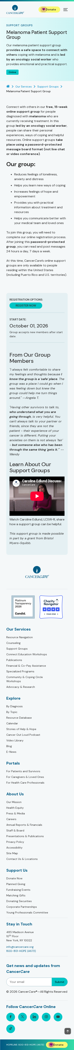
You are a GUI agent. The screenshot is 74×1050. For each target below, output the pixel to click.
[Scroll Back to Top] (68, 1031)
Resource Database (19, 717)
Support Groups (17, 648)
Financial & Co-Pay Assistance (26, 665)
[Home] (15, 9)
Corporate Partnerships (21, 907)
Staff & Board (15, 830)
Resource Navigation (19, 637)
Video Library (14, 740)
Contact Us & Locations (22, 859)
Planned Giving (15, 884)
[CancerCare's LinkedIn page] (34, 1017)
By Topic (11, 712)
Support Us (17, 870)
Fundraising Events (18, 889)
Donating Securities (19, 901)
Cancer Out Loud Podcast (23, 734)
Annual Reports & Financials (24, 825)
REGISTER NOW (26, 305)
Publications (14, 660)
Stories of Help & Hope (21, 729)
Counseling (13, 643)
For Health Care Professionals (25, 782)
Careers (11, 819)
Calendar (12, 723)
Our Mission (14, 802)
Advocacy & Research (20, 687)
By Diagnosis (14, 706)
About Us (15, 794)
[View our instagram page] (46, 1017)
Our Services (18, 629)
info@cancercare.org (20, 947)
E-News (11, 752)
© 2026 (36, 992)
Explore (13, 698)
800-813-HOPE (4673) (21, 951)
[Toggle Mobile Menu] (65, 9)
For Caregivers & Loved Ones (25, 777)
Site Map (12, 853)
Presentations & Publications (25, 836)
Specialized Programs (20, 671)
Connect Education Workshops (26, 654)
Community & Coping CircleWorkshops (24, 679)
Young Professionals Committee (27, 912)
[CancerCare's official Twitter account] (22, 1017)
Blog (9, 746)
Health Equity (15, 807)
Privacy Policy (15, 842)
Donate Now (14, 878)
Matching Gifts (15, 895)
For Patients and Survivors (23, 771)
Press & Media (15, 813)
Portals (13, 763)
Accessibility (14, 847)
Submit (59, 982)
